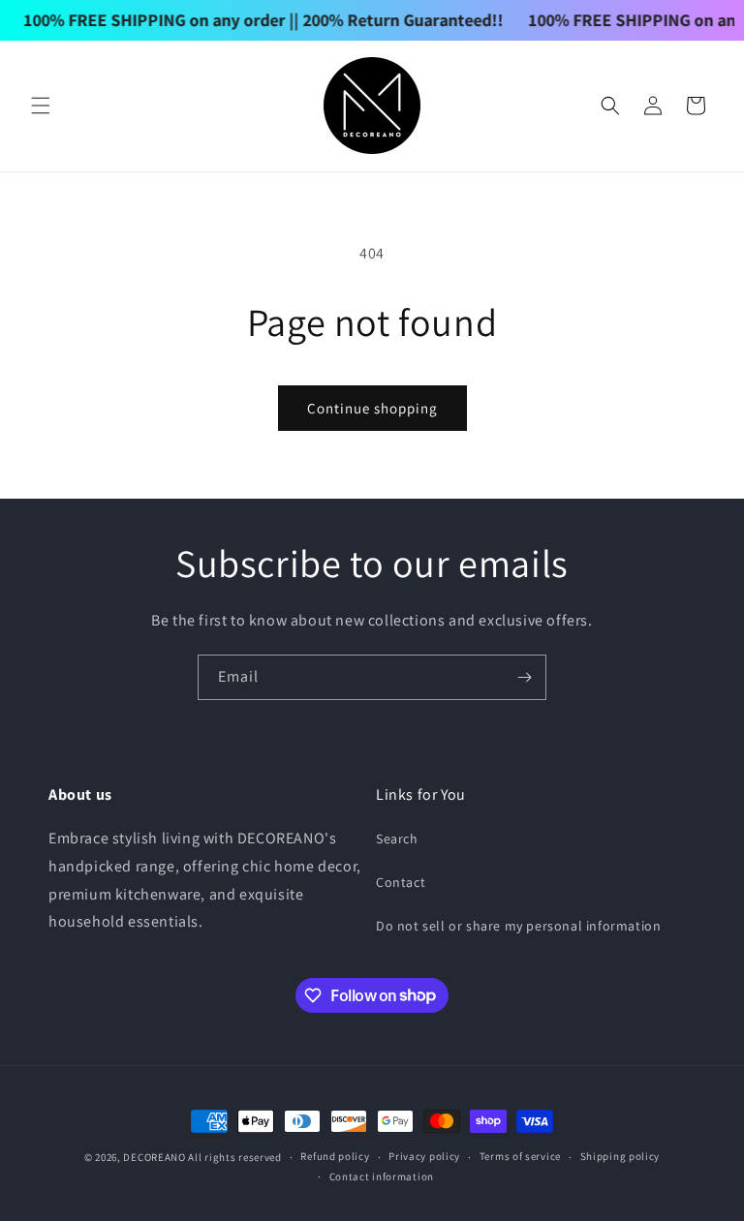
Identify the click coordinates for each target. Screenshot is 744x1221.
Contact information (381, 1176)
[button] (40, 105)
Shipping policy (620, 1156)
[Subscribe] (524, 677)
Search (397, 838)
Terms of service (520, 1156)
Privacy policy (424, 1156)
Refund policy (334, 1156)
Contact (400, 882)
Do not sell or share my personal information (518, 925)
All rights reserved (234, 1157)
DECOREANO (154, 1157)
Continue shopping (372, 408)
